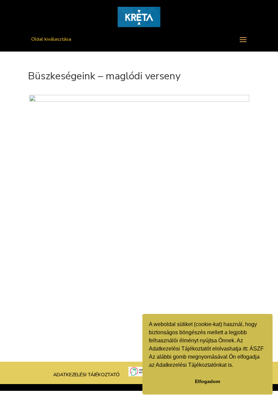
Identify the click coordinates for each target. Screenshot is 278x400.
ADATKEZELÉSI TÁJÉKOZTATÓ (86, 375)
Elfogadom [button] (207, 381)
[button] (236, 366)
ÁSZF (257, 349)
